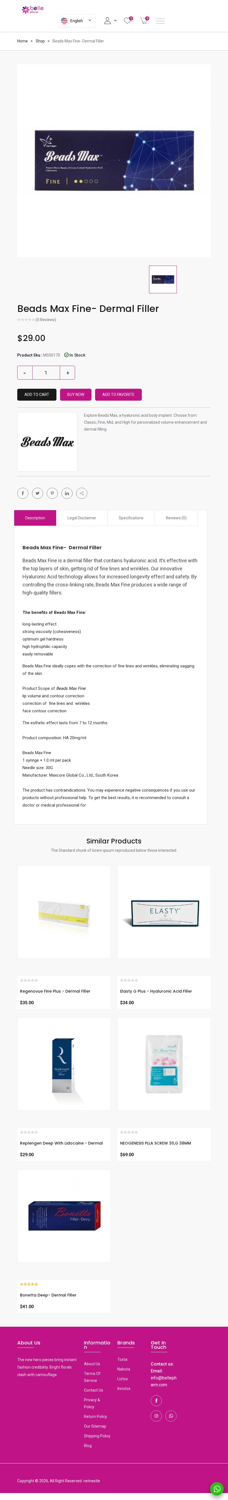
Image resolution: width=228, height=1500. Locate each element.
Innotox (123, 1388)
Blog (88, 1445)
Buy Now (75, 394)
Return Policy (95, 1416)
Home (22, 41)
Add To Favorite (118, 394)
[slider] (26, 320)
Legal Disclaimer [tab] (82, 518)
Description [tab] (35, 518)
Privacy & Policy (92, 1403)
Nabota (123, 1369)
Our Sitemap (95, 1426)
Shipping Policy (97, 1436)
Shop (40, 41)
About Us (92, 1364)
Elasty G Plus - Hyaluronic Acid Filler (156, 991)
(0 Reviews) (46, 320)
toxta (122, 1359)
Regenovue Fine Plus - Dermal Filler (55, 991)
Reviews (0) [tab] (176, 518)
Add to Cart (36, 394)
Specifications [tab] (131, 518)
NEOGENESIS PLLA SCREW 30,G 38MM (155, 1143)
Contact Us (93, 1390)
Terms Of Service (92, 1377)
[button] (81, 493)
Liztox (122, 1379)
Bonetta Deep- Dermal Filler (48, 1295)
